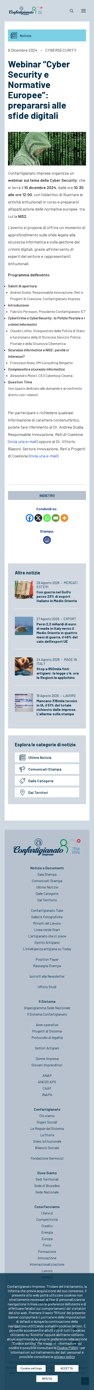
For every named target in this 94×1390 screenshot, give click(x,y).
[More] (64, 518)
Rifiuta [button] (47, 1378)
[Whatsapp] (47, 518)
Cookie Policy (67, 1347)
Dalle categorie (41, 781)
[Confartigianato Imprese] (25, 10)
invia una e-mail (23, 441)
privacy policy (64, 1356)
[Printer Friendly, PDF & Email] (47, 542)
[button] (83, 10)
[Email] (56, 518)
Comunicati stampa (44, 769)
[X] (38, 518)
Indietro (47, 495)
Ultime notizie (40, 757)
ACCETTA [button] (66, 1368)
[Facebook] (30, 518)
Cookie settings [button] (31, 1368)
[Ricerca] (69, 11)
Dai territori (38, 792)
